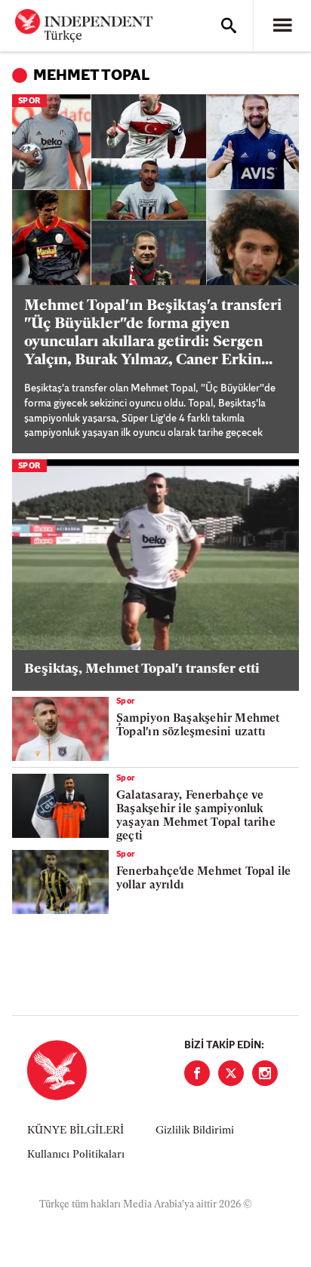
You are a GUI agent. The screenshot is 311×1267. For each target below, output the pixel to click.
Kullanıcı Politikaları (76, 1155)
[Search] (229, 25)
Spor (29, 101)
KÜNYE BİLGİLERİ (75, 1131)
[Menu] (282, 25)
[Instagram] (265, 1073)
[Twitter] (231, 1073)
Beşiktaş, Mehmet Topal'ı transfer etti (142, 669)
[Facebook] (197, 1073)
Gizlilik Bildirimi (195, 1131)
